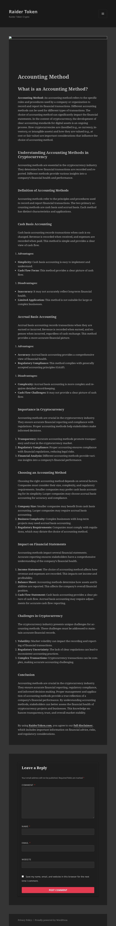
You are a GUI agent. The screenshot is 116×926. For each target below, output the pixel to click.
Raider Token (23, 11)
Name (26, 826)
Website (26, 859)
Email (26, 842)
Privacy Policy (25, 920)
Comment (28, 785)
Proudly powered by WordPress (51, 920)
